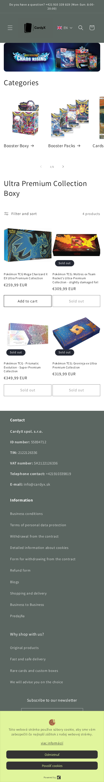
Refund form (20, 570)
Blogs (14, 582)
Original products (24, 647)
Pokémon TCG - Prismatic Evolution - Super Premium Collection (22, 367)
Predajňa (17, 616)
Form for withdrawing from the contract (43, 559)
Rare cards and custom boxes (34, 670)
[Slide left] (40, 166)
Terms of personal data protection (38, 525)
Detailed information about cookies (39, 547)
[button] (10, 27)
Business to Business (27, 604)
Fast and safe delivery (27, 659)
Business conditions (26, 513)
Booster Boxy (16, 145)
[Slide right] (63, 166)
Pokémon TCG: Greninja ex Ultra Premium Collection (75, 365)
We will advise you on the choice (36, 682)
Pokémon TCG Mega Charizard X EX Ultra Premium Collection (26, 276)
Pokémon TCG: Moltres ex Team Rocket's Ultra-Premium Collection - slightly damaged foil (75, 278)
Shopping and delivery (28, 593)
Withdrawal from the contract (34, 536)
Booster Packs (61, 145)
